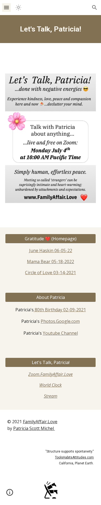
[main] (50, 29)
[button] (6, 7)
